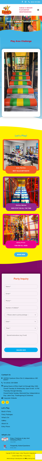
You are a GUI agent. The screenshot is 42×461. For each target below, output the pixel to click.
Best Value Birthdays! (21, 171)
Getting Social (31, 458)
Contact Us (6, 375)
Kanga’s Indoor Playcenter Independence (26, 453)
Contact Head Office (17, 455)
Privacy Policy (26, 455)
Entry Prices (5, 426)
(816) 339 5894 (35, 2)
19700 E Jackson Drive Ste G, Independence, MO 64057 (20, 379)
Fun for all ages (21, 245)
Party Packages (7, 414)
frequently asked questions (20, 446)
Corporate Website (10, 398)
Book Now (21, 254)
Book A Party (6, 411)
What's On (5, 435)
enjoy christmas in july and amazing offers (19, 439)
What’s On (5, 417)
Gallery (3, 420)
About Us (4, 423)
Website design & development (14, 458)
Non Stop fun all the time (21, 208)
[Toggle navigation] (38, 9)
